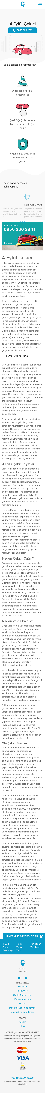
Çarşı (5, 947)
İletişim (22, 1026)
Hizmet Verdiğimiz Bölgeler (21, 936)
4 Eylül (5, 944)
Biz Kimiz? (22, 990)
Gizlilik (22, 1003)
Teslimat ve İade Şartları (22, 1012)
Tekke (19, 944)
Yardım (22, 1022)
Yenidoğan (35, 944)
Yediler (19, 947)
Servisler (22, 986)
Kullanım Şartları (22, 999)
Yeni (18, 950)
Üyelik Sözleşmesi (22, 995)
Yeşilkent (35, 947)
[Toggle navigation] (41, 4)
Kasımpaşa (8, 950)
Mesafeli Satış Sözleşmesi (22, 1008)
